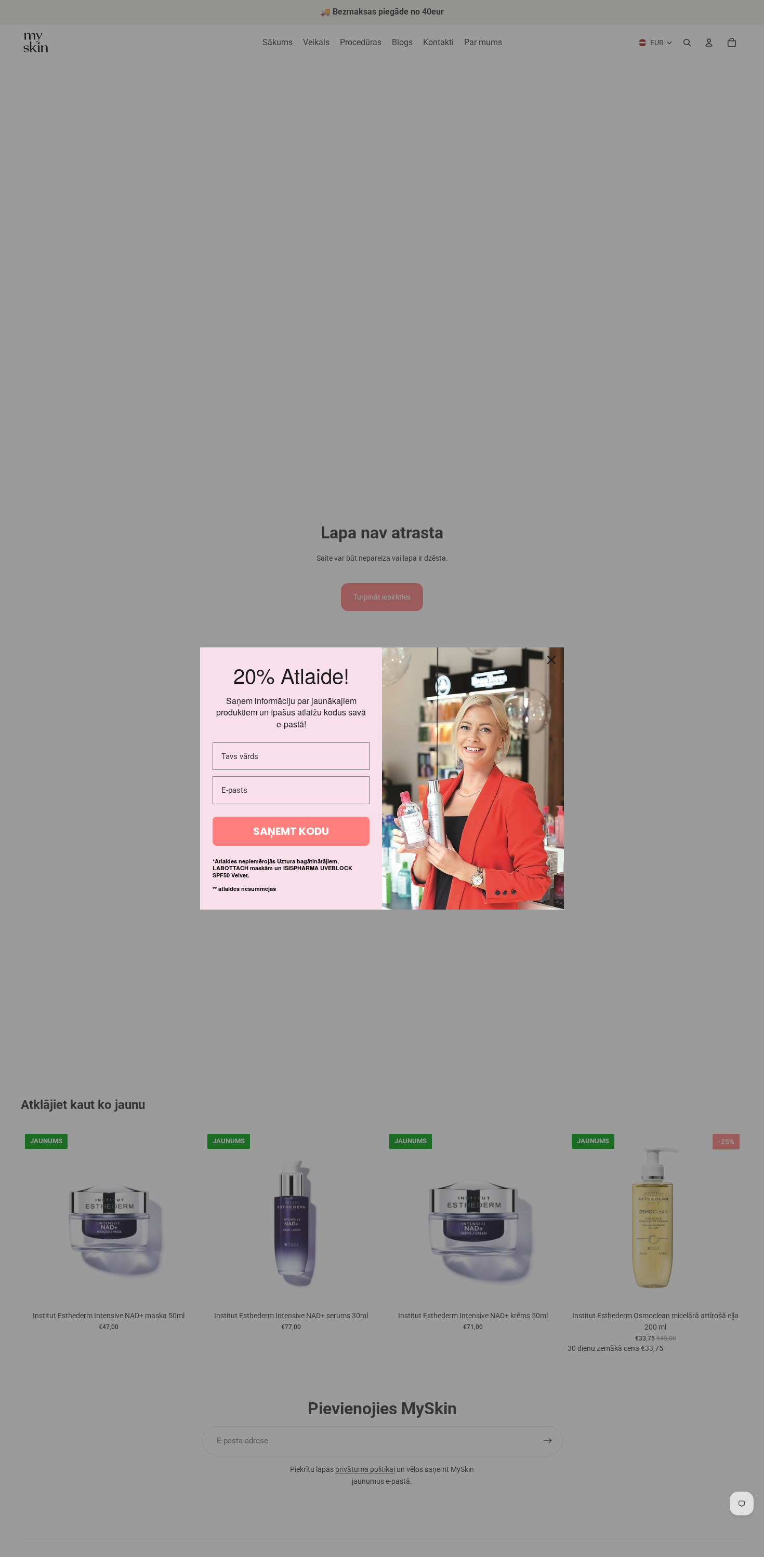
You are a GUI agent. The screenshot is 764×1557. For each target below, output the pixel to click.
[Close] (551, 659)
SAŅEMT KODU (291, 831)
